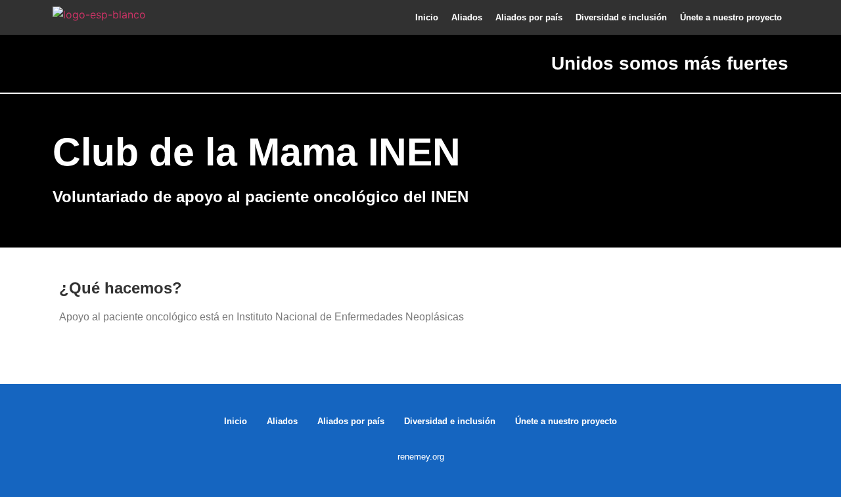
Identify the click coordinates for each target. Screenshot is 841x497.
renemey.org (421, 457)
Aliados (466, 17)
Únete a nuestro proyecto (731, 17)
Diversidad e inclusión (621, 17)
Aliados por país (528, 17)
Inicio (426, 17)
